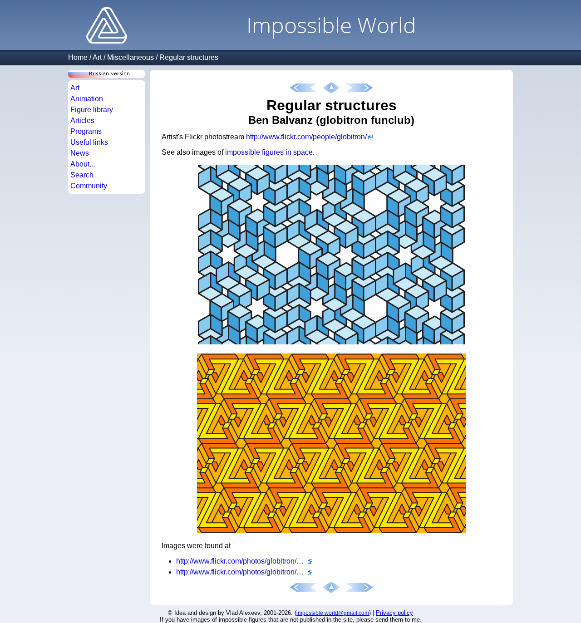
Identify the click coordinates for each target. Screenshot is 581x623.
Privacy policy (394, 612)
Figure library (91, 109)
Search (82, 175)
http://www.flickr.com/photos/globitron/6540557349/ (244, 561)
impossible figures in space (269, 152)
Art (97, 57)
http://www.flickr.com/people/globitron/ (306, 137)
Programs (86, 131)
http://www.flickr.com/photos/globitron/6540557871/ (244, 572)
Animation (86, 99)
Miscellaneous (130, 57)
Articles (82, 120)
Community (88, 186)
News (79, 153)
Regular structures (188, 57)
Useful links (89, 142)
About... (82, 164)
